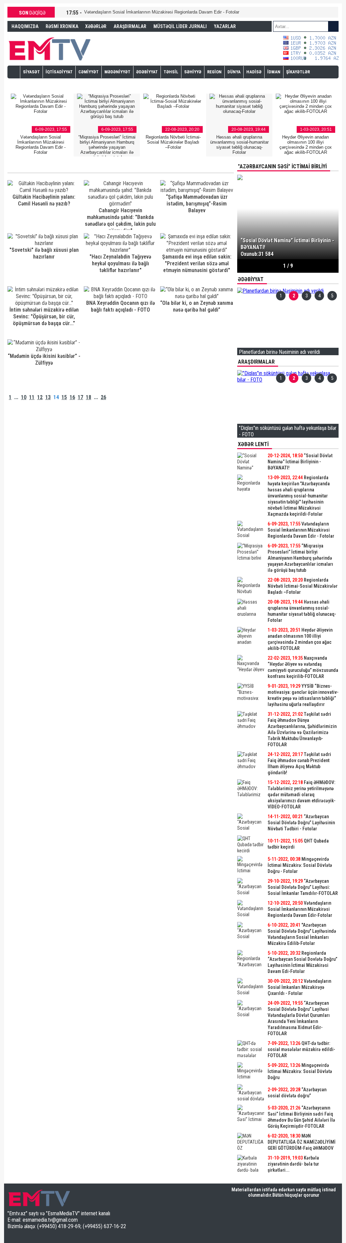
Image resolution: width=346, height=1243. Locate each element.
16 (72, 397)
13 (48, 397)
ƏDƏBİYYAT (147, 71)
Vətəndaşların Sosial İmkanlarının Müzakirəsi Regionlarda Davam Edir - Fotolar (161, 12)
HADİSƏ (254, 71)
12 (40, 397)
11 (31, 397)
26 (103, 397)
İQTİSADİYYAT (59, 71)
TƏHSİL (171, 71)
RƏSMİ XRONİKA (62, 26)
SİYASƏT (31, 71)
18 (88, 397)
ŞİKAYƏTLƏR (298, 71)
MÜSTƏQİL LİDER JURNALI (180, 26)
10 (23, 397)
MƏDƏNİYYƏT (117, 71)
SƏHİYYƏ (192, 71)
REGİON (214, 71)
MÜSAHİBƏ (33, 84)
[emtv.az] (49, 48)
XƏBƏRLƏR (95, 26)
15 (64, 397)
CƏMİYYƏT (88, 71)
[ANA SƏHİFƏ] (14, 71)
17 (80, 397)
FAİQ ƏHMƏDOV (27, 36)
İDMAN (273, 71)
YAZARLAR (225, 26)
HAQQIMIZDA (25, 26)
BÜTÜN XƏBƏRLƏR (288, 1176)
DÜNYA (234, 71)
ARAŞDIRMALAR (130, 26)
